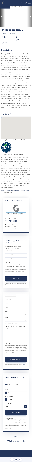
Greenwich (23, 190)
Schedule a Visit (21, 295)
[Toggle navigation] (29, 3)
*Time (6, 317)
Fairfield (16, 190)
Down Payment (9, 396)
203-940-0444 (11, 221)
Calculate (16, 412)
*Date (6, 311)
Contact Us (10, 295)
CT (12, 190)
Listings (8, 190)
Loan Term (8, 381)
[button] (2, 16)
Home (2, 190)
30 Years (9, 384)
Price (6, 390)
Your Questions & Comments (11, 323)
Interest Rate (8, 403)
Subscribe (16, 278)
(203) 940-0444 (26, 3)
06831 (29, 190)
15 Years (16, 384)
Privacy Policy (7, 272)
